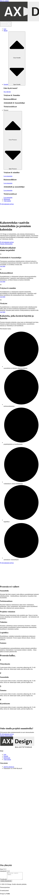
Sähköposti (3, 871)
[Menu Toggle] (6, 24)
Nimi (1, 869)
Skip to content (4, 1)
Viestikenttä (3, 879)
